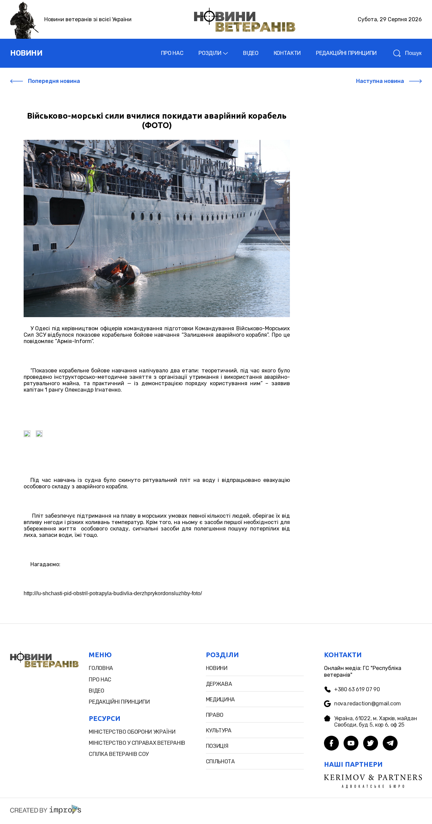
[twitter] (370, 744)
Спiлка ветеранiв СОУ (118, 754)
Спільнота (220, 761)
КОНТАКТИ (287, 53)
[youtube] (351, 744)
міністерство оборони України (132, 732)
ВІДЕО (250, 53)
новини (26, 53)
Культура (219, 730)
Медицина (220, 699)
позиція (217, 746)
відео (96, 691)
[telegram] (390, 744)
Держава (219, 684)
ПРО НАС (172, 53)
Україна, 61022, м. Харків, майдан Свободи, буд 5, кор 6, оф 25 (375, 721)
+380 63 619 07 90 (357, 689)
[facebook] (331, 744)
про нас (100, 679)
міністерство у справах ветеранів (137, 743)
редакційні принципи (119, 702)
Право (214, 715)
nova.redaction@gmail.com (367, 703)
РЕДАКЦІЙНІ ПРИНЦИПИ (346, 53)
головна (101, 668)
